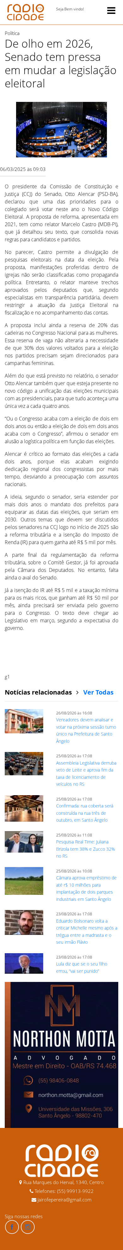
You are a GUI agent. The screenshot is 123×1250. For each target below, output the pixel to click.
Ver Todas (98, 692)
